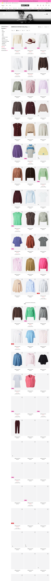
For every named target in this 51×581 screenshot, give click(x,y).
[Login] (40, 5)
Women (3, 5)
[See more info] (17, 54)
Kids (10, 5)
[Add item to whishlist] (22, 34)
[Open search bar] (48, 8)
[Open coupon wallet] (37, 5)
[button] (40, 27)
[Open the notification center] (43, 5)
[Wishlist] (46, 5)
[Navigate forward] (46, 8)
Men (7, 5)
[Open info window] (49, 1)
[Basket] (49, 5)
